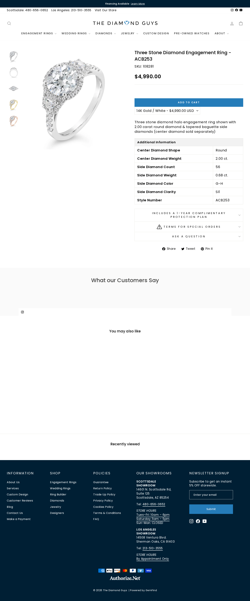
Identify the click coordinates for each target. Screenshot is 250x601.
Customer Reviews (20, 501)
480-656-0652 (154, 504)
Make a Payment (19, 519)
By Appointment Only (152, 559)
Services (13, 488)
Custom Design (156, 33)
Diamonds (104, 33)
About (220, 33)
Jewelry (128, 33)
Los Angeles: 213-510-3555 (71, 10)
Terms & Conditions (107, 513)
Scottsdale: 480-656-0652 (27, 10)
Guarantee (101, 482)
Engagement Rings (37, 33)
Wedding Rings (75, 33)
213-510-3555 (153, 548)
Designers (57, 513)
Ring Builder (58, 494)
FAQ (96, 519)
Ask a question (188, 236)
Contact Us (15, 513)
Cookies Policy (103, 507)
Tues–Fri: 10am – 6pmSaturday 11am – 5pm (153, 517)
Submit (211, 509)
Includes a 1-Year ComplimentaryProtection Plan (189, 215)
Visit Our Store (106, 10)
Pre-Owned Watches (191, 33)
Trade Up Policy (104, 494)
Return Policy (102, 488)
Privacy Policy (103, 501)
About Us (13, 482)
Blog (10, 507)
